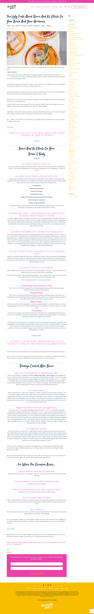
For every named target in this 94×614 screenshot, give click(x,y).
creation (71, 57)
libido (70, 109)
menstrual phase (73, 116)
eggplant (71, 61)
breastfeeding (72, 44)
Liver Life (60, 379)
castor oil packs (73, 48)
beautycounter (73, 33)
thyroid (71, 181)
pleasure (71, 146)
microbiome (72, 120)
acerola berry (47, 410)
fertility (71, 74)
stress (70, 168)
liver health (48, 25)
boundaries (72, 42)
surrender (71, 176)
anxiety (71, 29)
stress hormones (73, 170)
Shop (65, 7)
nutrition (71, 139)
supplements (72, 174)
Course (60, 7)
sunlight (71, 172)
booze (13, 25)
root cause (72, 161)
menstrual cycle (73, 114)
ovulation (71, 140)
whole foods (72, 188)
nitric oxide (72, 135)
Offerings (54, 7)
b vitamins (9, 25)
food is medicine (73, 79)
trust (70, 185)
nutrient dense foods (75, 137)
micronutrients (73, 122)
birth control (72, 35)
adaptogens (72, 24)
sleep (70, 166)
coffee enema (18, 25)
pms (70, 148)
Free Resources (46, 7)
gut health (30, 25)
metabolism (72, 118)
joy (69, 105)
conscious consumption (75, 55)
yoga (70, 190)
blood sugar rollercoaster (76, 39)
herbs (70, 90)
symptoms (71, 179)
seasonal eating (73, 163)
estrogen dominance (74, 68)
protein (71, 157)
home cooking (73, 92)
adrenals (71, 26)
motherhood (72, 131)
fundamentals (72, 81)
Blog (69, 7)
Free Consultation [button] (79, 7)
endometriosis (73, 65)
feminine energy (73, 72)
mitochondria (72, 127)
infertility (71, 103)
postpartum (72, 150)
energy (71, 66)
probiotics (71, 153)
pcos (70, 142)
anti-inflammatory (74, 28)
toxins (70, 183)
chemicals (71, 50)
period (70, 144)
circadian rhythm (74, 52)
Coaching (38, 7)
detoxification (24, 25)
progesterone (72, 155)
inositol (19, 410)
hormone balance (73, 94)
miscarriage (72, 126)
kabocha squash (73, 107)
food (70, 78)
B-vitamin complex (43, 412)
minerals (71, 124)
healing (71, 89)
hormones (71, 98)
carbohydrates (73, 46)
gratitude (71, 85)
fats (70, 70)
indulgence (43, 25)
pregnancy (71, 151)
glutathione (72, 83)
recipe (70, 159)
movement (71, 133)
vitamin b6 (72, 187)
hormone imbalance (36, 25)
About (32, 7)
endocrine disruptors (75, 63)
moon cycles (72, 129)
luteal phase (72, 113)
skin (70, 164)
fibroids (71, 76)
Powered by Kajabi (47, 610)
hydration (71, 100)
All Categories (72, 22)
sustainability (72, 177)
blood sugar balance (74, 37)
